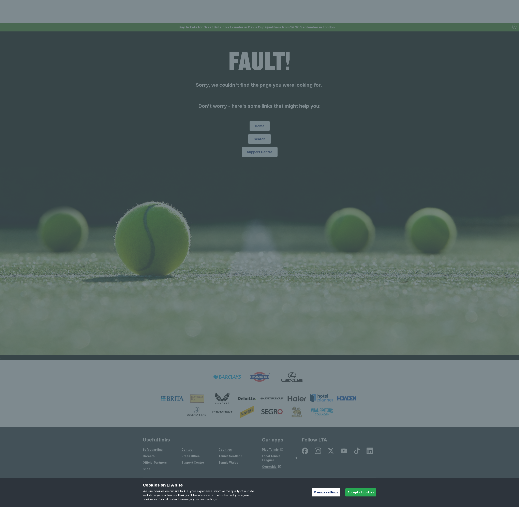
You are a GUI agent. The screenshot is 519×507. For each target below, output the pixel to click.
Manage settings (326, 492)
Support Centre (259, 152)
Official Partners (155, 462)
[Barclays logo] (227, 377)
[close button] (514, 27)
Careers (149, 456)
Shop (146, 469)
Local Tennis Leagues (271, 458)
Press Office (190, 456)
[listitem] (172, 398)
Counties (225, 449)
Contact (187, 449)
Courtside (269, 466)
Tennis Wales (228, 462)
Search (259, 139)
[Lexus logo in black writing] (292, 377)
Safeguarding (153, 449)
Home (259, 126)
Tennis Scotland (230, 456)
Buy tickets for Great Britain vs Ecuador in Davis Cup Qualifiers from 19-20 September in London (257, 27)
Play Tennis (270, 449)
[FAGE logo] (259, 377)
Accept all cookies (360, 492)
